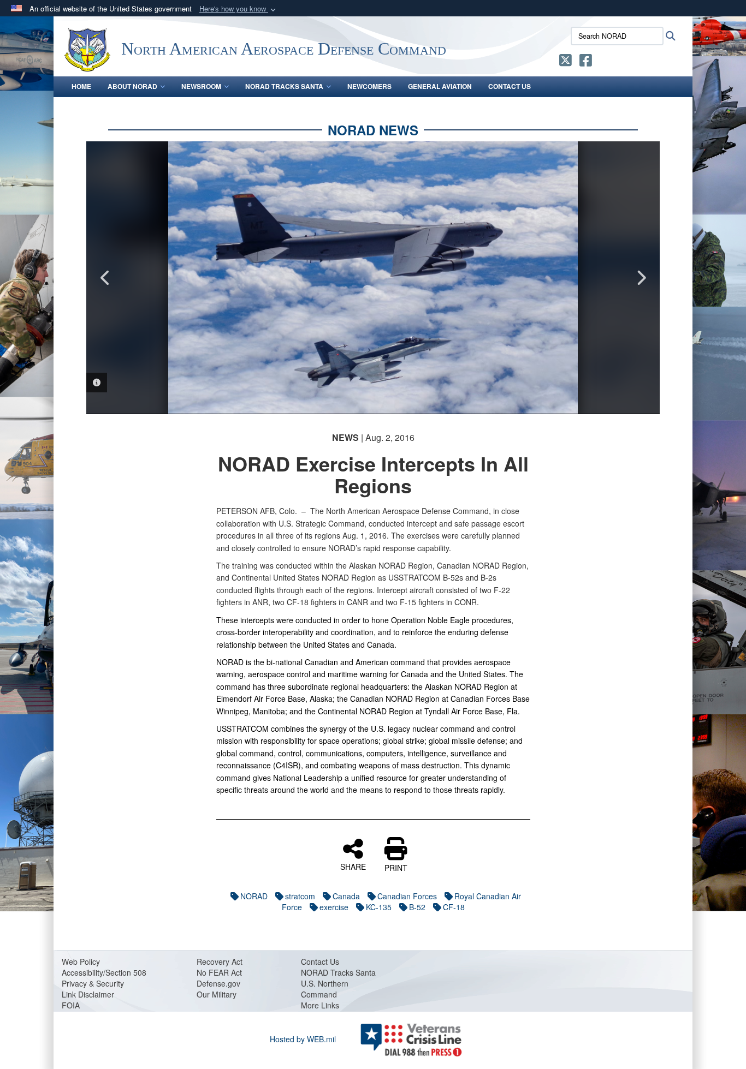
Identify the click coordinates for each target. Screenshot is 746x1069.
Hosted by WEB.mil (303, 1039)
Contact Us (509, 86)
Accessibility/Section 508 (104, 972)
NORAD (254, 896)
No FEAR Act (219, 972)
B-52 (417, 906)
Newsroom (201, 86)
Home (81, 86)
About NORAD (132, 86)
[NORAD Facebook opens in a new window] (585, 62)
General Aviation (440, 86)
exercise (333, 906)
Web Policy (81, 961)
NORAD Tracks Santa (284, 86)
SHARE (353, 866)
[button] (238, 9)
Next (641, 278)
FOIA (71, 1005)
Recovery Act (219, 961)
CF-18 (454, 906)
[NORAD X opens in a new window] (565, 62)
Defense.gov (218, 983)
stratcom (300, 896)
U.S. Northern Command (324, 989)
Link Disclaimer (88, 994)
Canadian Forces (407, 896)
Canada (346, 896)
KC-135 (379, 906)
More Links (320, 1005)
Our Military (216, 994)
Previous (105, 278)
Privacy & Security (93, 983)
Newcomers (369, 86)
